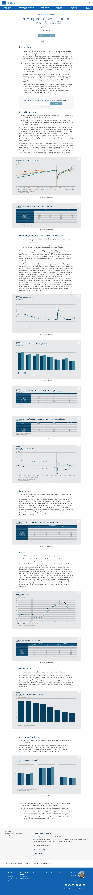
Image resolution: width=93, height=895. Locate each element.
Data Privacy (22, 893)
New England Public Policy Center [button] (43, 863)
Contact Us (49, 873)
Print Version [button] (47, 36)
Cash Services (24, 876)
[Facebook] (80, 885)
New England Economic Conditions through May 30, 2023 (46, 20)
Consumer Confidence (30, 737)
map (75, 879)
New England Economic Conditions (46, 14)
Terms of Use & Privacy (12, 893)
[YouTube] (72, 885)
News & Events (71, 3)
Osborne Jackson (47, 27)
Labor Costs (25, 491)
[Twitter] (76, 885)
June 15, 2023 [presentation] (46, 30)
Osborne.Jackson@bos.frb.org (43, 845)
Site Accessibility (30, 893)
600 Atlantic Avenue (72, 875)
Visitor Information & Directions (68, 873)
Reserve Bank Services (24, 873)
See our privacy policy (46, 106)
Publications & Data (82, 3)
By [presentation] (46, 27)
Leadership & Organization (11, 875)
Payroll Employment (28, 112)
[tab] (60, 841)
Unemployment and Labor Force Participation (41, 235)
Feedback (38, 893)
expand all (84, 830)
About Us (57, 3)
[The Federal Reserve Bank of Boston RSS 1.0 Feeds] (65, 885)
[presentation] (8, 3)
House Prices (25, 668)
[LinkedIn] (69, 885)
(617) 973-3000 (73, 881)
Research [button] (27, 863)
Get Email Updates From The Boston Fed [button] (74, 889)
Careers (64, 3)
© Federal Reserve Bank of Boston (49, 893)
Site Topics (8, 831)
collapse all (74, 830)
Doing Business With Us (13, 879)
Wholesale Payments (25, 878)
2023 (46, 13)
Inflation (23, 552)
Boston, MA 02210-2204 (70, 877)
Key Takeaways (26, 47)
